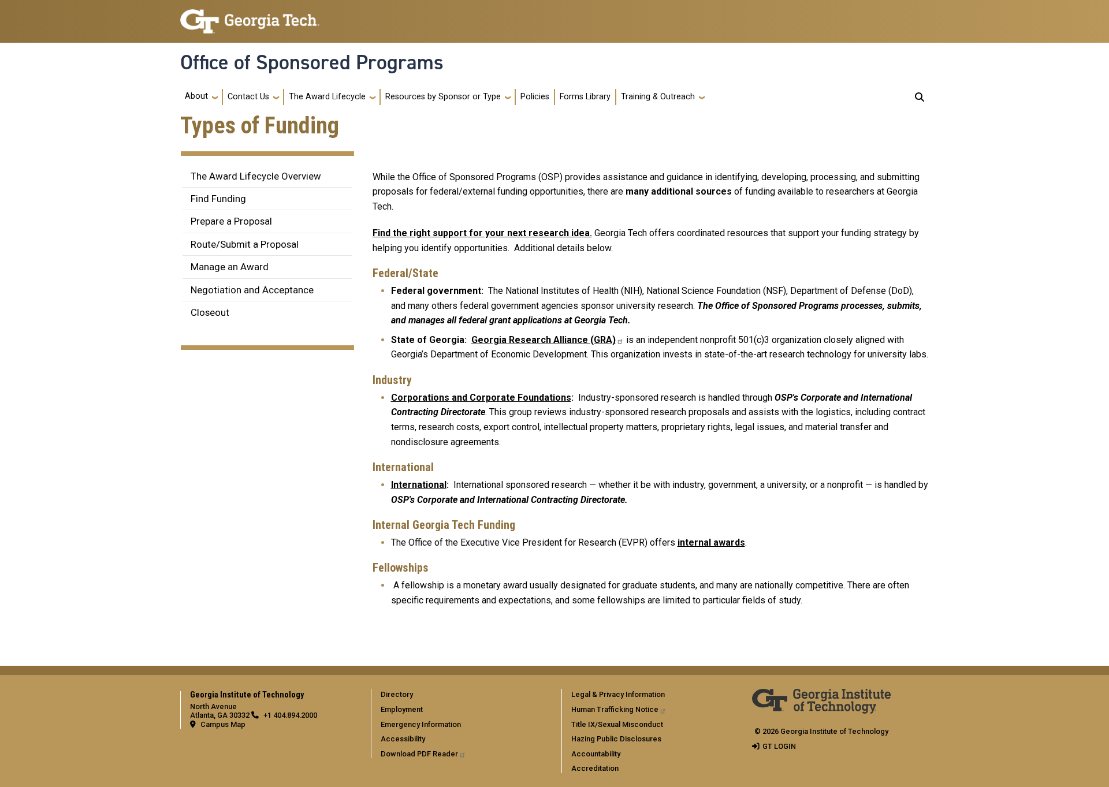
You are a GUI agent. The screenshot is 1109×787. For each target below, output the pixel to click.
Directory (397, 694)
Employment (402, 709)
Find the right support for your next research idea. (482, 232)
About (196, 96)
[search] (919, 97)
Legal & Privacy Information (618, 694)
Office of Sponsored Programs (312, 62)
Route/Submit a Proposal (245, 244)
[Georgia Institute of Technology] (249, 16)
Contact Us (248, 97)
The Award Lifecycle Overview (256, 176)
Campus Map (222, 724)
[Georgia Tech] (821, 696)
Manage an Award (230, 267)
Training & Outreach (658, 97)
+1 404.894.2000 (290, 715)
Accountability (595, 753)
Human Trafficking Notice (614, 709)
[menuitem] (464, 694)
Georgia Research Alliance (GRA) (543, 339)
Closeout (210, 312)
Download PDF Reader (419, 753)
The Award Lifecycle (327, 97)
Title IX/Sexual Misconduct (617, 724)
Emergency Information (421, 724)
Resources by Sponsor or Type (443, 97)
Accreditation (595, 768)
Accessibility (403, 738)
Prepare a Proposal (231, 221)
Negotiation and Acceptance (252, 290)
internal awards (711, 542)
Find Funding (218, 198)
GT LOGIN (779, 746)
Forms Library (585, 97)
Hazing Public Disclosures (616, 738)
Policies (534, 97)
